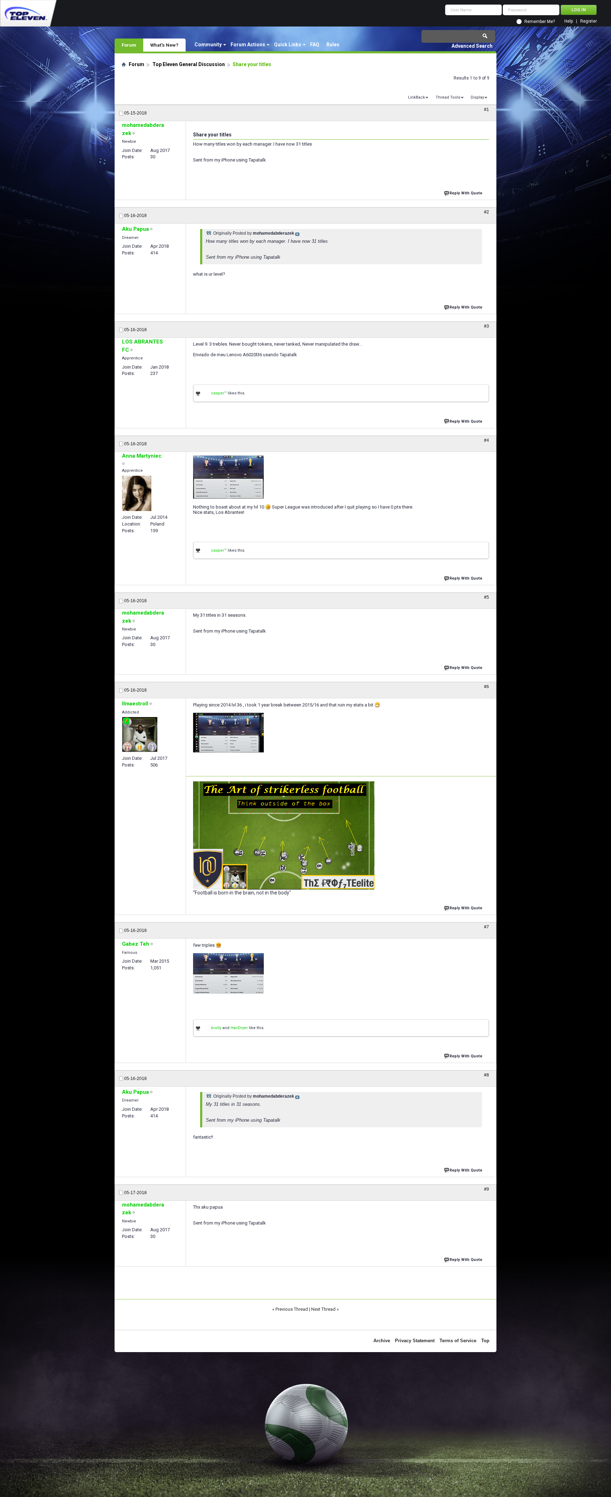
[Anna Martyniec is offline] (136, 493)
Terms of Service (458, 1340)
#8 (486, 1075)
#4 (486, 440)
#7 (486, 926)
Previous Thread (291, 1309)
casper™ (219, 393)
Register (588, 21)
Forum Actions (248, 44)
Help (568, 21)
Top (485, 1340)
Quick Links (287, 44)
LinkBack (416, 97)
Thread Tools (448, 97)
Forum (129, 45)
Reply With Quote (465, 193)
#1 (486, 109)
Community (208, 44)
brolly (216, 1028)
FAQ (314, 44)
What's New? (164, 45)
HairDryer (239, 1028)
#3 (486, 326)
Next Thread (323, 1309)
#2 (486, 212)
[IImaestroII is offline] (139, 734)
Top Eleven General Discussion (188, 64)
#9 (486, 1189)
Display (477, 97)
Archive (381, 1340)
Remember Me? (539, 21)
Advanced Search (472, 46)
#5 (486, 597)
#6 (486, 686)
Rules (332, 44)
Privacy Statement (415, 1340)
